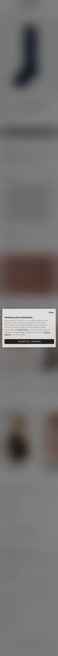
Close (51, 312)
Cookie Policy (22, 330)
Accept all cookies (29, 341)
